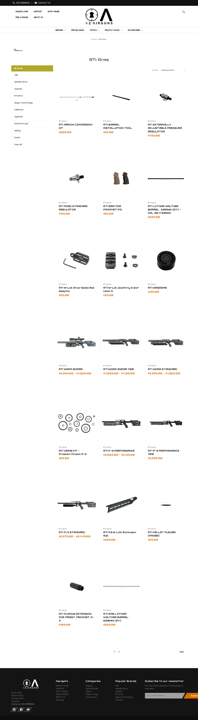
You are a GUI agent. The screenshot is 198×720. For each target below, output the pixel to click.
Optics (89, 691)
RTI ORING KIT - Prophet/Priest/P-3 (73, 452)
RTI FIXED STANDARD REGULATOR (73, 208)
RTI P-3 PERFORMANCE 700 (163, 452)
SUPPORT (60, 688)
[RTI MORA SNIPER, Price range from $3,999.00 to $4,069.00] (77, 342)
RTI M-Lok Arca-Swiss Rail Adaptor (76, 289)
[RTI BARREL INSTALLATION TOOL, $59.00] (121, 97)
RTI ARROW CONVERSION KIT (75, 126)
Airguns (89, 685)
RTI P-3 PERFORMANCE (119, 450)
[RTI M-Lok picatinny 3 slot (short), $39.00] (121, 260)
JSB (16, 74)
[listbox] (173, 70)
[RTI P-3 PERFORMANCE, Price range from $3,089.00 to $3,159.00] (121, 423)
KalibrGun (19, 109)
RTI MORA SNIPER (71, 369)
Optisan (18, 88)
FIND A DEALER (62, 694)
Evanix (17, 137)
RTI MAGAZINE (157, 287)
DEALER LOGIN (62, 685)
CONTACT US (44, 2)
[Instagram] (14, 709)
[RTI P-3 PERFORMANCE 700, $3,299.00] (166, 423)
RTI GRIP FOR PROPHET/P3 (112, 208)
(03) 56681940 (23, 2)
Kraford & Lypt (21, 123)
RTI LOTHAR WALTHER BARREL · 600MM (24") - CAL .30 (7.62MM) (164, 209)
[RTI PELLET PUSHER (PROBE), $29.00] (166, 505)
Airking (17, 130)
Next (182, 651)
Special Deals (92, 688)
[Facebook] (21, 709)
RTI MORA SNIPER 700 (118, 369)
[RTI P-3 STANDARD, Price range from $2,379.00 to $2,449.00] (77, 505)
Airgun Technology (23, 102)
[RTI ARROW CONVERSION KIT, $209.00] (77, 97)
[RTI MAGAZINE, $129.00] (166, 260)
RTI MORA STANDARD (162, 369)
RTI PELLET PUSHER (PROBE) (162, 534)
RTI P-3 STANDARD (72, 532)
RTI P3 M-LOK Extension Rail (119, 534)
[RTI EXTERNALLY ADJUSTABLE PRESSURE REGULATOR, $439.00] (166, 97)
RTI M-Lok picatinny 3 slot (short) (121, 289)
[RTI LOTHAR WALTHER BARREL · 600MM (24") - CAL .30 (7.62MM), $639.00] (166, 179)
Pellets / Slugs (92, 694)
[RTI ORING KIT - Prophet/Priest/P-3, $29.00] (77, 423)
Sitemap (60, 700)
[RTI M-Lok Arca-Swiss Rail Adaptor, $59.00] (77, 260)
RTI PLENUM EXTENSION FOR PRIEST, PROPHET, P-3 (76, 617)
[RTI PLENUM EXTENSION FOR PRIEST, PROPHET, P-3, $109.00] (77, 586)
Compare (76, 116)
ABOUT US (60, 697)
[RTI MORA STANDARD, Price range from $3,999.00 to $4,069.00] (166, 342)
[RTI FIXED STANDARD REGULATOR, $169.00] (77, 179)
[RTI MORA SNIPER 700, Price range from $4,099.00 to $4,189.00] (121, 342)
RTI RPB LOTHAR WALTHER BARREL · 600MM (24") (116, 617)
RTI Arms (18, 95)
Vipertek (18, 116)
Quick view (76, 111)
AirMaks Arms (20, 81)
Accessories (91, 697)
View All (18, 144)
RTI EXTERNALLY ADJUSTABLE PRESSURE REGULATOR (165, 128)
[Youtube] (28, 709)
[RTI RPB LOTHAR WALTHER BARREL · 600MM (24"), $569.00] (121, 586)
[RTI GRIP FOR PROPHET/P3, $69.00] (121, 179)
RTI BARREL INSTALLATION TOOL (117, 126)
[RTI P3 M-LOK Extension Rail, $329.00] (121, 505)
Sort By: (155, 70)
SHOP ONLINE (62, 691)
